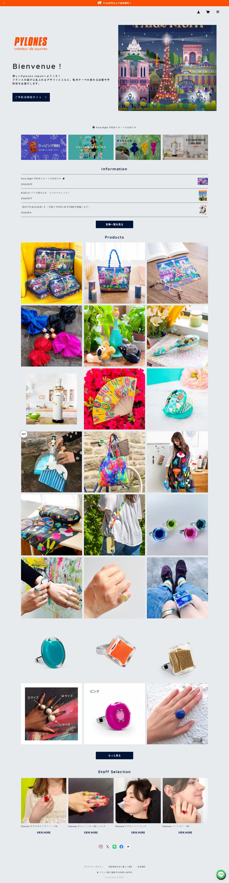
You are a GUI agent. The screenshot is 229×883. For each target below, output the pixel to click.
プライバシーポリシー (94, 867)
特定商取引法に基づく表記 (121, 867)
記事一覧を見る (114, 224)
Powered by (111, 877)
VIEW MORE (44, 832)
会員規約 (141, 867)
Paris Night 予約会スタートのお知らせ (116, 127)
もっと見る (114, 755)
